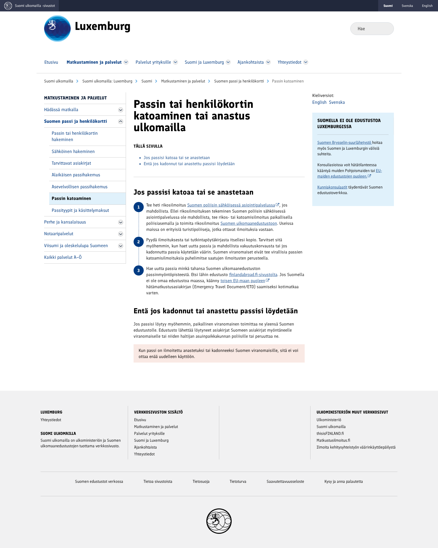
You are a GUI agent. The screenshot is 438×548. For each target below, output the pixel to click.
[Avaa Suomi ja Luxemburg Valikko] (228, 62)
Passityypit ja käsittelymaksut (80, 210)
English (427, 6)
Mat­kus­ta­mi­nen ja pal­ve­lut (182, 81)
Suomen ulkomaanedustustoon (249, 223)
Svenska (407, 6)
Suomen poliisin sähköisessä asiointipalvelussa (231, 205)
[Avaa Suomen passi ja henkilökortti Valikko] (121, 121)
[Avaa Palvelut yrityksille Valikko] (175, 62)
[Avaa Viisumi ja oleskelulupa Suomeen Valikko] (121, 246)
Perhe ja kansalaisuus (65, 222)
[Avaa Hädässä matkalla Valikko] (121, 110)
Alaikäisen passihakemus (76, 175)
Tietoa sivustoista (157, 481)
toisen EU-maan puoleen (243, 280)
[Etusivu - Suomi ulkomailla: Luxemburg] (57, 28)
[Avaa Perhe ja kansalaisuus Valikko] (121, 222)
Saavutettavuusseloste (285, 481)
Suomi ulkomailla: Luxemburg (106, 81)
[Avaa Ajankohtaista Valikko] (268, 62)
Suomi (146, 81)
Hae (386, 28)
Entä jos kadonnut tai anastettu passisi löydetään (189, 163)
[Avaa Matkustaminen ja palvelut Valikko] (126, 62)
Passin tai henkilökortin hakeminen (75, 136)
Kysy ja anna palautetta (343, 481)
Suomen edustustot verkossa (99, 481)
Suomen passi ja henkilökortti (238, 81)
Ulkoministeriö (329, 419)
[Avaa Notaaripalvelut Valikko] (121, 234)
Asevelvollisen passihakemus (79, 187)
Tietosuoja (201, 481)
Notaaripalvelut (58, 233)
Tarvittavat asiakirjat (71, 163)
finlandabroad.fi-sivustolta (253, 274)
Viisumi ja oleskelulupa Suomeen (76, 245)
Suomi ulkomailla (58, 81)
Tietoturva (238, 481)
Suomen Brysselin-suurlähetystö (344, 142)
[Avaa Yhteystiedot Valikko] (305, 62)
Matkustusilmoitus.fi (333, 440)
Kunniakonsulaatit (332, 187)
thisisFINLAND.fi (330, 433)
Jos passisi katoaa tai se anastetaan (177, 157)
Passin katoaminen (71, 198)
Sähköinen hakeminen (73, 151)
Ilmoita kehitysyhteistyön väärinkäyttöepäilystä (356, 447)
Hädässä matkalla (61, 109)
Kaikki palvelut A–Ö (63, 257)
